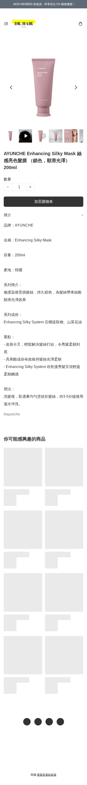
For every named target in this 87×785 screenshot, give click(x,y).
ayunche (13, 414)
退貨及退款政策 (46, 774)
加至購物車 (43, 202)
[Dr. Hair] (23, 23)
